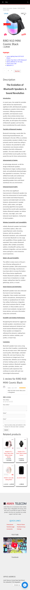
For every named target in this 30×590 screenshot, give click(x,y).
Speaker (15, 8)
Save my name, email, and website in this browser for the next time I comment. (15, 426)
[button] (24, 14)
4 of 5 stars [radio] (10, 401)
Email (5, 419)
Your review (6, 404)
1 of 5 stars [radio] (4, 401)
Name (5, 413)
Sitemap (19, 529)
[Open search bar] (28, 2)
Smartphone (10, 524)
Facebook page (10, 527)
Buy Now (17, 71)
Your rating (6, 400)
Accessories (9, 8)
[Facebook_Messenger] (25, 585)
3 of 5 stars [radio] (8, 401)
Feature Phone (21, 524)
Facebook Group (21, 527)
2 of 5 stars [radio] (6, 401)
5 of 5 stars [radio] (12, 401)
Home (4, 8)
